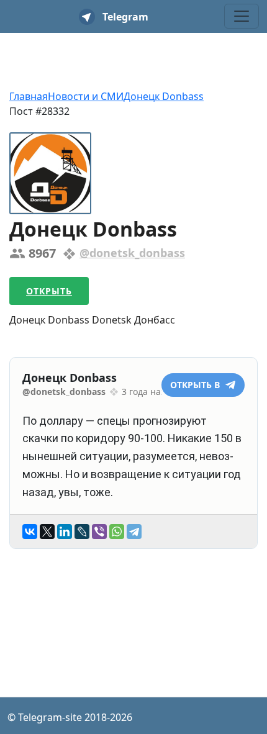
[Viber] (99, 531)
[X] (47, 531)
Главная (28, 96)
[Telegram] (134, 531)
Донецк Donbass (164, 96)
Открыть (49, 291)
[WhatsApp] (116, 531)
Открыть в (196, 385)
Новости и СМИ (86, 96)
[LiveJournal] (82, 531)
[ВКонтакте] (29, 531)
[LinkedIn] (64, 531)
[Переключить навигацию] (241, 16)
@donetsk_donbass (132, 252)
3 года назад (148, 391)
